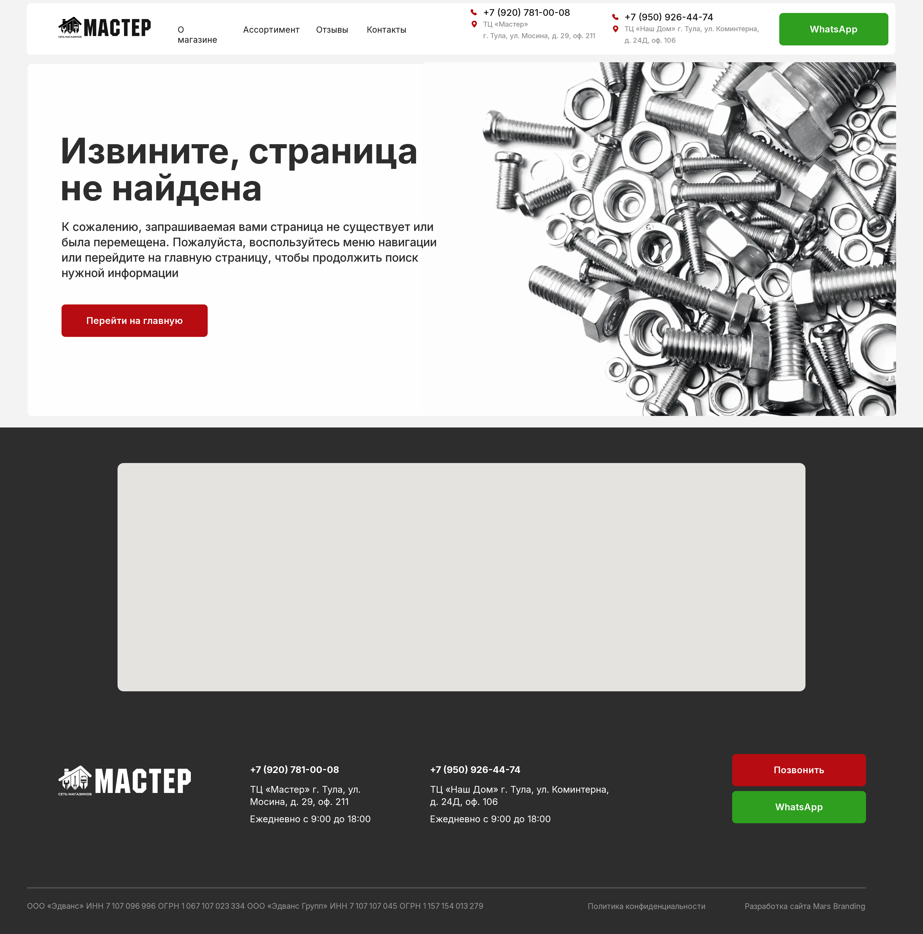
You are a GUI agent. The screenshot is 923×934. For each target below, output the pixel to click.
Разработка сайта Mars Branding (805, 906)
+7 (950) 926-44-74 (668, 17)
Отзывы (332, 30)
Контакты (386, 30)
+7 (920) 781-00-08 (526, 12)
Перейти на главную (134, 320)
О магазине (197, 35)
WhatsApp (834, 29)
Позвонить (799, 769)
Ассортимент (271, 30)
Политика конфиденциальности (646, 906)
